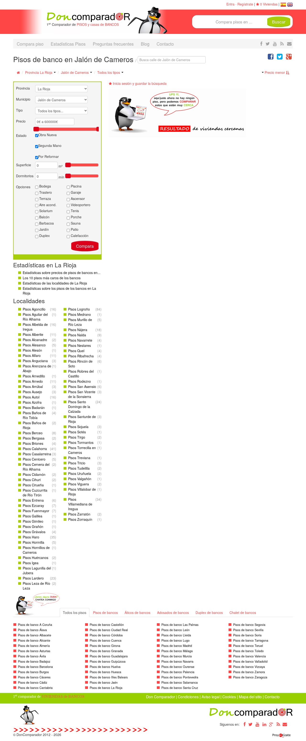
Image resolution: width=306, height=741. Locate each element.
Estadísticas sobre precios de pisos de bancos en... (61, 272)
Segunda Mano (49, 145)
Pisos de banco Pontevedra (179, 677)
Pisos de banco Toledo (248, 651)
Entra (230, 4)
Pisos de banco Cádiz (32, 682)
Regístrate (245, 4)
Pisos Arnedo (33, 381)
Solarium (45, 210)
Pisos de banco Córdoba (106, 635)
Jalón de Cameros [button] (75, 72)
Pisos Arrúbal (33, 386)
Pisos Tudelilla (79, 468)
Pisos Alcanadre (35, 339)
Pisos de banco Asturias (34, 651)
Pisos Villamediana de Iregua (80, 504)
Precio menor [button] (275, 72)
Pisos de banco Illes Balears (109, 677)
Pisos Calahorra (35, 448)
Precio (21, 121)
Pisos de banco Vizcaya (249, 667)
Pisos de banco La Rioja (106, 688)
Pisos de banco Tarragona (250, 640)
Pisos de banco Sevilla (248, 630)
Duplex (44, 235)
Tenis (74, 210)
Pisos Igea (30, 562)
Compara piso (30, 44)
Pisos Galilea (32, 516)
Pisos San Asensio (82, 386)
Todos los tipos (109, 72)
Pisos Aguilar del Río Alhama (35, 317)
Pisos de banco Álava (32, 630)
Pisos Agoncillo (34, 309)
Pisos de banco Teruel (248, 646)
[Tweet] (280, 57)
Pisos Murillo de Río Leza (80, 322)
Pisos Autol (31, 397)
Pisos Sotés (77, 432)
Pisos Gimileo (33, 521)
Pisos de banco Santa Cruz (179, 688)
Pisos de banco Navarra (177, 661)
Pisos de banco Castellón (107, 625)
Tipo (19, 110)
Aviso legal (210, 696)
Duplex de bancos (209, 612)
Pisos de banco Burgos (33, 672)
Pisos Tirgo (76, 437)
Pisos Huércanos (35, 557)
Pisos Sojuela (78, 426)
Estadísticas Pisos (68, 44)
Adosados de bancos (173, 612)
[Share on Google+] (289, 57)
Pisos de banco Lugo (175, 640)
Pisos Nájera (77, 329)
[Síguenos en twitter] (268, 43)
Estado (21, 135)
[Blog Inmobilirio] (278, 724)
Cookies (229, 696)
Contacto (165, 44)
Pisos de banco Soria (247, 635)
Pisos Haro (31, 537)
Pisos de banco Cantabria (35, 688)
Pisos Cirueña (33, 485)
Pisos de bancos (105, 612)
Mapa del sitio (250, 696)
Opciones (23, 186)
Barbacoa (46, 223)
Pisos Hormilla (33, 542)
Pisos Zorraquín (80, 519)
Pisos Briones (33, 443)
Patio (74, 229)
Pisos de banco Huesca (105, 672)
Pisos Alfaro (32, 355)
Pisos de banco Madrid (176, 646)
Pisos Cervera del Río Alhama (36, 467)
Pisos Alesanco (34, 345)
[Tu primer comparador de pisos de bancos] (88, 16)
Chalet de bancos (243, 612)
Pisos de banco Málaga (177, 651)
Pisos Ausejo (32, 391)
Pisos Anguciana (35, 360)
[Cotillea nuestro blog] (282, 43)
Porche (76, 217)
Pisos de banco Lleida (176, 635)
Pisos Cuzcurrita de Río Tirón (35, 492)
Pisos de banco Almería (34, 646)
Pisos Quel (76, 350)
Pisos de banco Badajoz (34, 661)
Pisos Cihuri (32, 479)
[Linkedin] (264, 724)
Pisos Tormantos (80, 442)
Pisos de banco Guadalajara (109, 656)
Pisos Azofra (32, 402)
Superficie (23, 164)
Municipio (23, 99)
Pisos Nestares (79, 345)
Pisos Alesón (32, 350)
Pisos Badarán (34, 407)
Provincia (23, 88)
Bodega (44, 186)
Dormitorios (24, 175)
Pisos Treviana (79, 457)
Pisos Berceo (33, 432)
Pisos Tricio (76, 463)
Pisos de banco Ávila (32, 656)
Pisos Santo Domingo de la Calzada (79, 406)
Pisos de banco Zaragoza (250, 677)
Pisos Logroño (79, 309)
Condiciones (188, 696)
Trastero (45, 192)
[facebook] (261, 43)
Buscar (278, 22)
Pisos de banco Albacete (34, 635)
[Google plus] (271, 724)
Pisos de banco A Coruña (35, 625)
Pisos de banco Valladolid (250, 661)
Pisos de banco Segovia (249, 625)
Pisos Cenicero (34, 459)
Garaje (75, 192)
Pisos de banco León (175, 630)
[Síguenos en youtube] (275, 43)
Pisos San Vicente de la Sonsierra (81, 394)
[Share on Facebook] (270, 57)
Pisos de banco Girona (105, 646)
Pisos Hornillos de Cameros (36, 550)
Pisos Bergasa (33, 438)
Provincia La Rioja (39, 72)
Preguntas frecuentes (113, 44)
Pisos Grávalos (34, 531)
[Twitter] (250, 724)
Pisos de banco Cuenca (105, 640)
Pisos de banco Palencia (177, 672)
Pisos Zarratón (79, 514)
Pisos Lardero (33, 578)
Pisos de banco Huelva (105, 667)
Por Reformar (48, 156)
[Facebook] (243, 724)
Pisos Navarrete (80, 340)
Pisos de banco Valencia (249, 656)
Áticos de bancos (137, 612)
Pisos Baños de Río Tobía (34, 415)
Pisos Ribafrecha (81, 356)
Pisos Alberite (33, 334)
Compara (85, 246)
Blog (145, 44)
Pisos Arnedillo (34, 376)
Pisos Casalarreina (37, 453)
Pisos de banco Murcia (176, 656)
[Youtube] (257, 724)
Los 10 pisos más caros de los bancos (52, 277)
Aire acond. (47, 204)
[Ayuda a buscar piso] (289, 43)
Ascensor (77, 198)
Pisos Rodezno (79, 381)
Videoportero (80, 204)
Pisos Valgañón (79, 478)
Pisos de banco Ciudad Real (109, 630)
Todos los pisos (74, 612)
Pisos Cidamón (34, 474)
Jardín (43, 229)
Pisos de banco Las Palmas (179, 625)
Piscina (76, 186)
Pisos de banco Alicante (34, 640)
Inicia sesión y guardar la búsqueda (139, 83)
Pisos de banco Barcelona (35, 667)
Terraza (44, 198)
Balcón (43, 217)
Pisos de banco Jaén (104, 682)
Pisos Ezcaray (33, 505)
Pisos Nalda (77, 335)
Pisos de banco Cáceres (34, 677)
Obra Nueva (47, 134)
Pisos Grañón (33, 526)
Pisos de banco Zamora (249, 672)
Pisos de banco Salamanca (179, 682)
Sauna (75, 223)
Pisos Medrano (79, 314)
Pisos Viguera (78, 484)
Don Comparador (160, 696)
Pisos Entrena (33, 500)
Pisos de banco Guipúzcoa (108, 661)
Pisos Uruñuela (79, 473)
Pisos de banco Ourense (177, 667)
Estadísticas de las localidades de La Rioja (55, 283)
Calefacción (79, 235)
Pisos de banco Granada (106, 651)
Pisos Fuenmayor (36, 510)
